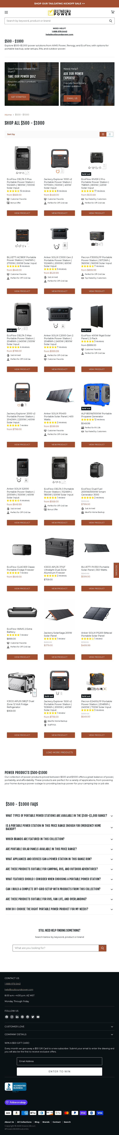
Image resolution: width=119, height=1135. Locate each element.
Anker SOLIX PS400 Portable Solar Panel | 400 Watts (58, 416)
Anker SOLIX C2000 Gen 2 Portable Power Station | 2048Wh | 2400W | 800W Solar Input (58, 340)
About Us (9, 1122)
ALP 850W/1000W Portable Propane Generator (96, 415)
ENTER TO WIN (60, 1071)
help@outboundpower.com (19, 989)
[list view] (109, 134)
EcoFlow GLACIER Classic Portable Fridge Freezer (21, 568)
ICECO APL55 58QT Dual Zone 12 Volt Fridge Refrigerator (20, 704)
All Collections (24, 1122)
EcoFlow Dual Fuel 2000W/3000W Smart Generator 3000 (93, 491)
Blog (37, 1122)
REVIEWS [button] (116, 570)
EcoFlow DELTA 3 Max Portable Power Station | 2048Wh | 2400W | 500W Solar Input (21, 340)
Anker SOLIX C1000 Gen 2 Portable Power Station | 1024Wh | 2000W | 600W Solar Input (58, 261)
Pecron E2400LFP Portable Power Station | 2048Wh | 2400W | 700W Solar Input (96, 704)
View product (22, 213)
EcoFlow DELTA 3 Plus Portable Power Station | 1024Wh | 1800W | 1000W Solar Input (21, 183)
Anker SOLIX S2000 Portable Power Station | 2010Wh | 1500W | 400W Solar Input (21, 493)
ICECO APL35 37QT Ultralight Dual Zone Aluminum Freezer (55, 570)
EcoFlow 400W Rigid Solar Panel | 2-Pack (96, 337)
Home (8, 114)
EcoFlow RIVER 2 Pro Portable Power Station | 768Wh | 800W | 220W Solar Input (95, 183)
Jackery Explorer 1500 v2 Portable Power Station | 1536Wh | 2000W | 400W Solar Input (58, 705)
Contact (57, 1122)
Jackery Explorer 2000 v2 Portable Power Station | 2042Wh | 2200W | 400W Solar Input (21, 418)
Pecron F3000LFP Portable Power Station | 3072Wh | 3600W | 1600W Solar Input (96, 260)
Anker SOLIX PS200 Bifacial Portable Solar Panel (96, 634)
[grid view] (103, 134)
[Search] (111, 21)
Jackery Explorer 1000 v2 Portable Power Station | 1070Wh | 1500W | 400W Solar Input (58, 183)
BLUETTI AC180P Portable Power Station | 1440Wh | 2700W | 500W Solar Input (22, 260)
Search (67, 1122)
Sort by (11, 134)
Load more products (59, 752)
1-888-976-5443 (13, 983)
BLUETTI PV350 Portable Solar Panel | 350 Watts (95, 568)
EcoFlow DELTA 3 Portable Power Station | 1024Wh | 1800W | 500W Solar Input (59, 491)
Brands (46, 1122)
